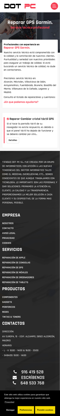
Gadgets (7, 302)
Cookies (6, 243)
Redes (5, 312)
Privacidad (8, 238)
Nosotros (8, 223)
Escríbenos (33, 377)
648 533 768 (32, 383)
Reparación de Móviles (15, 272)
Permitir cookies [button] (45, 410)
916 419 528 (32, 372)
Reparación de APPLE (13, 257)
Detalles (13, 140)
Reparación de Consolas (16, 262)
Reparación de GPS (12, 267)
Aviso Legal (8, 233)
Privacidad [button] (9, 402)
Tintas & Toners (11, 316)
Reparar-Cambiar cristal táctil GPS (32, 119)
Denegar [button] (10, 410)
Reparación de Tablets (15, 282)
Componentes (10, 297)
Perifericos (8, 307)
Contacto (8, 228)
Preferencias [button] (26, 410)
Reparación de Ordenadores (18, 277)
